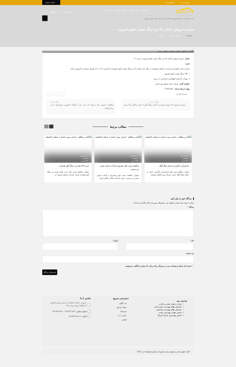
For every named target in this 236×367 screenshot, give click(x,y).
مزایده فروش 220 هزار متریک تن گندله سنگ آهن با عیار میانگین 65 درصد (154, 105)
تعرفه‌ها (123, 311)
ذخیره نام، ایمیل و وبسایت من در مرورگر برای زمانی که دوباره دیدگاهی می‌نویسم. (158, 266)
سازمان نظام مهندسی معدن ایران (168, 307)
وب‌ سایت (190, 253)
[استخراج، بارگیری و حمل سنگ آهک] (168, 137)
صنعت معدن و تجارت (167, 304)
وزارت (179, 304)
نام (192, 241)
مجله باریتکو (116, 10)
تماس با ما (103, 10)
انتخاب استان (50, 2)
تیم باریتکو (128, 10)
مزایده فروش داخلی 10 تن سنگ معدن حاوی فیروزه (155, 29)
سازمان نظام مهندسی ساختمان (169, 310)
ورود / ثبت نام (185, 2)
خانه (192, 19)
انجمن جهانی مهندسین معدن (170, 312)
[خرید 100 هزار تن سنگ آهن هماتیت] (68, 137)
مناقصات (187, 19)
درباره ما (139, 10)
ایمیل (115, 241)
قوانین (124, 320)
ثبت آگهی (51, 12)
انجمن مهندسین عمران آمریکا (170, 315)
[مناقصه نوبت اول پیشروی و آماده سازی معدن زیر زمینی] (118, 137)
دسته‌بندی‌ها (59, 12)
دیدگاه (191, 207)
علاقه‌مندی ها (170, 2)
